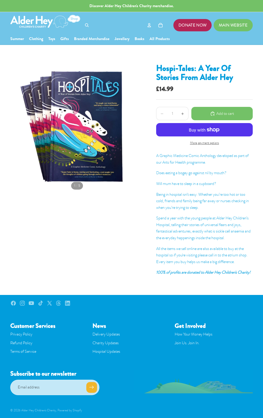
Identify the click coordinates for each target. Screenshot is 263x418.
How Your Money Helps (193, 334)
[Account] (149, 25)
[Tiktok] (40, 303)
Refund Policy (21, 343)
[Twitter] (49, 303)
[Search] (86, 25)
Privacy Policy (21, 334)
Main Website (233, 25)
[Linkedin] (67, 303)
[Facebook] (13, 303)
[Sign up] (91, 387)
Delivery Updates (106, 334)
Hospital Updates (106, 351)
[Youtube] (31, 303)
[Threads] (58, 303)
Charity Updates (105, 343)
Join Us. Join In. (187, 343)
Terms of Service (23, 351)
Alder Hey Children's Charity (38, 410)
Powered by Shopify (70, 410)
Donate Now (192, 25)
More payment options (204, 142)
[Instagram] (22, 303)
